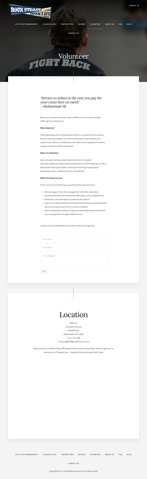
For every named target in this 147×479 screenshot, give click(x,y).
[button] (44, 271)
